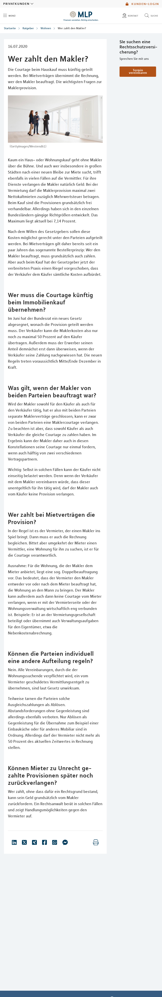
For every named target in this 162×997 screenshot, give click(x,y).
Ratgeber (28, 28)
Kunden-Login (144, 4)
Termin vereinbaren (138, 71)
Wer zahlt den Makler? (72, 28)
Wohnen (45, 28)
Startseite (10, 28)
